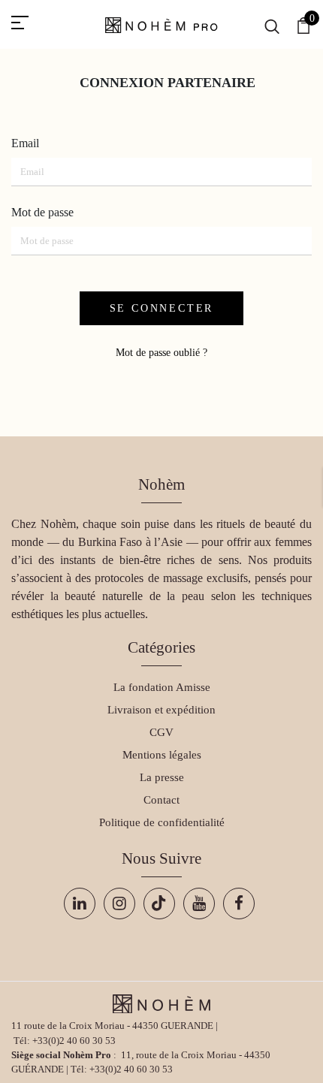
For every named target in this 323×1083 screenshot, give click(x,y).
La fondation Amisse (161, 687)
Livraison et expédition (161, 710)
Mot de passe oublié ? (161, 352)
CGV (161, 732)
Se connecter (162, 308)
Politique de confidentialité (162, 822)
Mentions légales (161, 755)
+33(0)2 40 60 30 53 (74, 1041)
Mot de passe (42, 212)
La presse (162, 777)
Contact (161, 800)
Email (25, 143)
